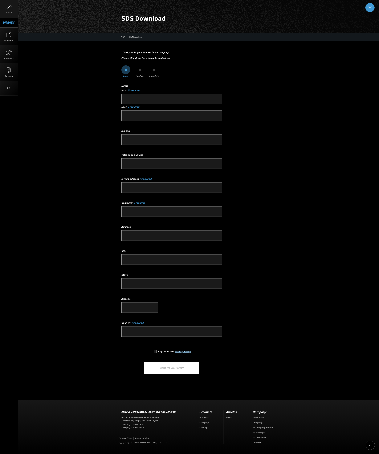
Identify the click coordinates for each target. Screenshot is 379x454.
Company (257, 422)
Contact (257, 443)
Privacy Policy (183, 351)
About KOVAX (259, 417)
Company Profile (264, 427)
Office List (261, 438)
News (229, 417)
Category (204, 422)
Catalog (203, 427)
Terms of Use (125, 438)
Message (260, 432)
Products (203, 417)
